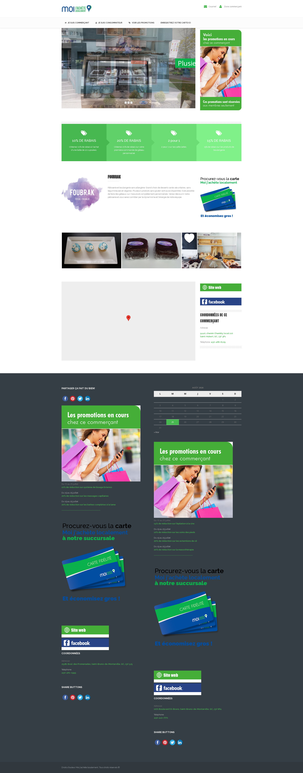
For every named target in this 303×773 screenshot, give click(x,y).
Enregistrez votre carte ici (176, 23)
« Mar (156, 432)
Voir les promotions (143, 23)
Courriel (212, 6)
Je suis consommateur (110, 23)
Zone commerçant (232, 6)
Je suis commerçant (78, 23)
